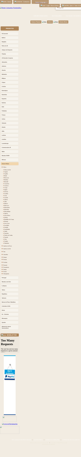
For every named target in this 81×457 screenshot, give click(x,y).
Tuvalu (5, 271)
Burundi (6, 181)
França (3, 115)
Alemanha (4, 62)
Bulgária (4, 41)
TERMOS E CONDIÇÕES (52, 440)
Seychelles (6, 225)
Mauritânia (7, 207)
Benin (5, 175)
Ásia (4, 251)
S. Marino (4, 285)
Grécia (3, 119)
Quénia (6, 217)
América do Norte (7, 246)
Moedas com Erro (6, 281)
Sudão (5, 231)
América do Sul (7, 248)
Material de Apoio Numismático (6, 327)
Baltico (3, 37)
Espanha (4, 98)
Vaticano (4, 298)
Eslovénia (4, 94)
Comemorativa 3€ (6, 147)
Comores (6, 185)
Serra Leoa (7, 223)
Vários (3, 289)
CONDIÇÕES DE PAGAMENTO (71, 440)
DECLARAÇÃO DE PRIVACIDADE (21, 440)
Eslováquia (5, 90)
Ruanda (6, 221)
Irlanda (3, 127)
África (50, 22)
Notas (3, 310)
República (4, 294)
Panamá (5, 265)
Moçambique (7, 211)
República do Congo (9, 219)
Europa (5, 259)
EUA (3, 106)
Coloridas (5, 254)
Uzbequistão (6, 273)
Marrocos (6, 205)
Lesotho (6, 197)
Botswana (6, 177)
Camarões (6, 183)
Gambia (6, 193)
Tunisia (5, 269)
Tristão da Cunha (8, 235)
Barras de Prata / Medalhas (9, 302)
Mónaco (4, 159)
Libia (5, 201)
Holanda (4, 123)
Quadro (4, 322)
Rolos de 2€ (5, 45)
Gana (5, 195)
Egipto (5, 189)
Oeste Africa (63, 22)
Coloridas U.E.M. (6, 306)
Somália (6, 227)
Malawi (6, 203)
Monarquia (4, 318)
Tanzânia (6, 233)
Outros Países (36, 22)
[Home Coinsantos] (10, 8)
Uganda (6, 237)
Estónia (4, 102)
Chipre (3, 82)
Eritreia (6, 191)
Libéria (6, 199)
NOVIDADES (57, 16)
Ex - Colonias (5, 314)
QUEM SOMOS (38, 440)
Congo (5, 187)
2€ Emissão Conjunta (7, 58)
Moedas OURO (5, 155)
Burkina (6, 179)
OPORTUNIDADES (40, 16)
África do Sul (7, 169)
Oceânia (5, 262)
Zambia (6, 241)
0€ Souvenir (5, 33)
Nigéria (6, 213)
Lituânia (4, 139)
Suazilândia (7, 229)
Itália (3, 131)
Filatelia (4, 54)
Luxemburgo (5, 143)
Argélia (6, 173)
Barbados (4, 74)
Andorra (4, 66)
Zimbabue (6, 243)
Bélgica (4, 78)
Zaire (5, 239)
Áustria (4, 70)
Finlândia (4, 110)
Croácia (4, 86)
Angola (6, 171)
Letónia (4, 135)
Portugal (4, 277)
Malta (3, 151)
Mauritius (6, 209)
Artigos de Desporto (7, 49)
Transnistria (6, 267)
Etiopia (5, 257)
